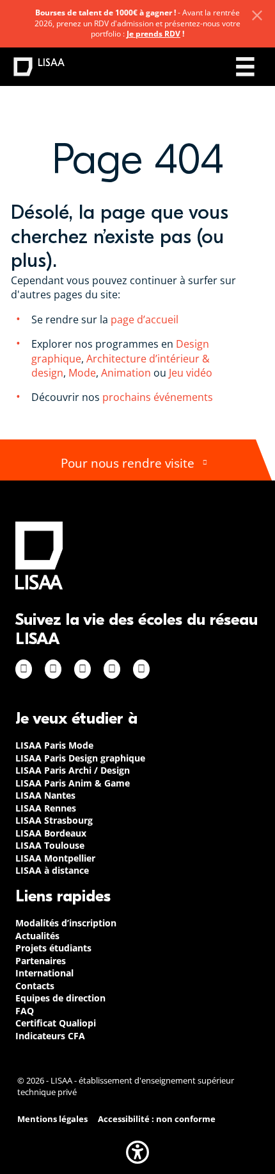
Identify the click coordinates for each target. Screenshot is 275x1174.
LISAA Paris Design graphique (80, 758)
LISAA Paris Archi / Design (72, 770)
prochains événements (157, 397)
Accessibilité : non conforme (157, 1119)
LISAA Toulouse (49, 845)
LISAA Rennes (45, 808)
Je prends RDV (153, 33)
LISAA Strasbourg (54, 820)
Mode (82, 373)
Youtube (141, 669)
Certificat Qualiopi (55, 1023)
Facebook (23, 669)
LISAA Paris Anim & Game (72, 783)
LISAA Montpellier (55, 858)
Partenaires (40, 961)
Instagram (53, 669)
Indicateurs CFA (50, 1036)
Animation (126, 373)
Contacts (34, 986)
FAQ (24, 1011)
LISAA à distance (52, 870)
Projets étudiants (53, 948)
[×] (257, 15)
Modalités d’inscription (65, 923)
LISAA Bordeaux (50, 833)
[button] (137, 1152)
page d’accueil (143, 319)
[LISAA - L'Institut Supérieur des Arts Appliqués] (39, 555)
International (44, 973)
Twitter (112, 669)
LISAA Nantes (45, 795)
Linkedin (82, 669)
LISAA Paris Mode (54, 745)
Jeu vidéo (192, 373)
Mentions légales (52, 1119)
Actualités (37, 936)
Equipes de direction (60, 998)
